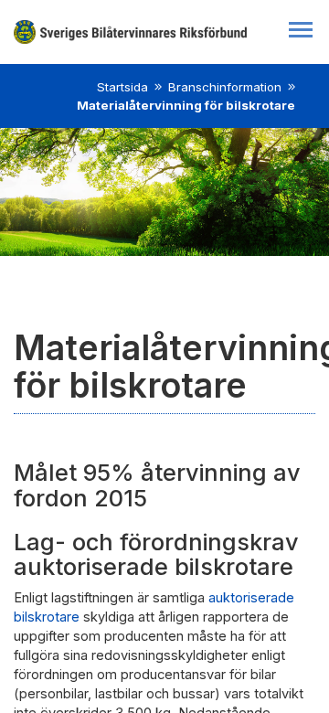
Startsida (122, 87)
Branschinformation (224, 87)
